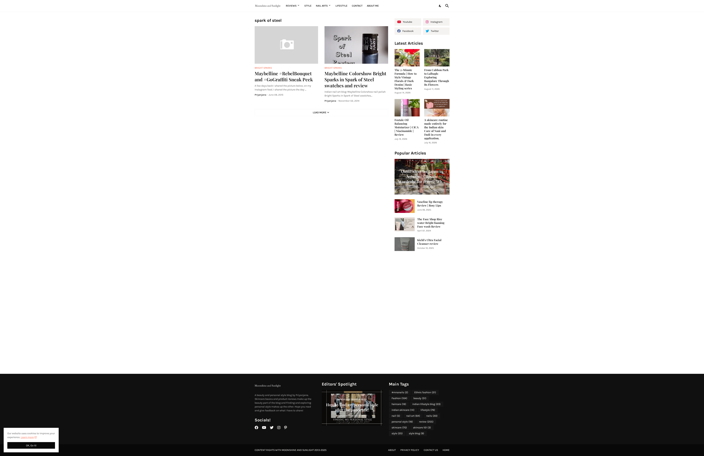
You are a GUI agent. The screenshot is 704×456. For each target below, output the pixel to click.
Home (446, 450)
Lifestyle (341, 5)
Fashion (399, 398)
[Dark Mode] (440, 6)
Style (307, 5)
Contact (357, 5)
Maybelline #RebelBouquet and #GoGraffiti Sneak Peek (284, 76)
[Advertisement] (422, 312)
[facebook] (256, 427)
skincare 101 (422, 427)
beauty (419, 398)
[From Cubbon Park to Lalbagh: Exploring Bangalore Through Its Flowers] (437, 57)
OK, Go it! (31, 445)
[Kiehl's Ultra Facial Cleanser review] (405, 244)
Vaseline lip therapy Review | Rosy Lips (430, 203)
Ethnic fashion (425, 392)
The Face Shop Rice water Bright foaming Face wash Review (430, 222)
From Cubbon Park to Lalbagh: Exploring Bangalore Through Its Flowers (436, 77)
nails (431, 415)
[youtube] (264, 427)
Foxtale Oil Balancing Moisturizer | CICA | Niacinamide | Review (407, 127)
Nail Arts (322, 5)
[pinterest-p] (285, 427)
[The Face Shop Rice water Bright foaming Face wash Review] (405, 224)
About (392, 450)
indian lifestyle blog (426, 404)
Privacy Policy (409, 450)
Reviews (291, 5)
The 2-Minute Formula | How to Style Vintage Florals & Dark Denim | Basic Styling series (406, 79)
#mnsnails (400, 392)
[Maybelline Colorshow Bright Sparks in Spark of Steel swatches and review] (356, 45)
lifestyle (428, 410)
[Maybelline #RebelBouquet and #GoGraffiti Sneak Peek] (286, 45)
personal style (402, 421)
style (397, 433)
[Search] (446, 6)
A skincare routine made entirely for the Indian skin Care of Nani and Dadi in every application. (436, 129)
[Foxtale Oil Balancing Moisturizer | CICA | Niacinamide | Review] (407, 107)
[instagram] (278, 427)
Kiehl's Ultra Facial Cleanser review (429, 241)
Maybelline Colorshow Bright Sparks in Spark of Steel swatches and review (355, 79)
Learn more (27, 437)
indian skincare (403, 410)
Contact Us (431, 450)
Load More (319, 112)
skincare (399, 427)
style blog (416, 433)
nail (396, 415)
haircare (399, 404)
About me (373, 5)
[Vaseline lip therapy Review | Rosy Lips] (405, 206)
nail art (413, 415)
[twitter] (272, 427)
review (426, 421)
